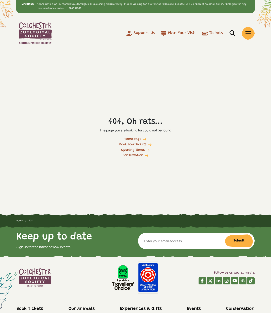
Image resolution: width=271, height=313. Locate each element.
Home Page (132, 139)
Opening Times (133, 150)
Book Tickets (29, 309)
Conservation (132, 155)
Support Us (144, 33)
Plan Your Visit (182, 33)
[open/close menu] (248, 33)
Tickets (216, 33)
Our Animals (81, 309)
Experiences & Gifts (141, 309)
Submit (238, 240)
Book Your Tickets (133, 144)
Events (194, 309)
